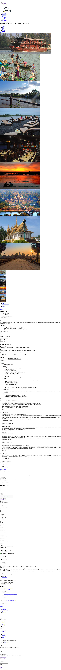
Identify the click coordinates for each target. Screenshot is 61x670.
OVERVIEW (4, 303)
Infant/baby (1, 341)
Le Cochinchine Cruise (5, 20)
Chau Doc (3, 29)
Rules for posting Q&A (3, 499)
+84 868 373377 (4, 3)
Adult (1, 334)
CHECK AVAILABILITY (5, 304)
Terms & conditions (4, 636)
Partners (3, 637)
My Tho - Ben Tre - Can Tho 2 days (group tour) (10, 595)
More (2, 16)
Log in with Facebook (3, 657)
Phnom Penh (3, 30)
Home (3, 19)
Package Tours (4, 15)
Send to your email (3, 478)
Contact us (3, 635)
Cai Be (3, 27)
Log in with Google (3, 658)
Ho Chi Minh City (4, 26)
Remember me (3, 664)
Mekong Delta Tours (4, 14)
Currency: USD (2, 624)
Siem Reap (3, 31)
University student (2, 336)
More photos (2, 32)
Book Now (1, 309)
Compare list (3, 631)
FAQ (2, 611)
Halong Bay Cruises (4, 13)
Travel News (3, 612)
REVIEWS (3, 306)
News (4, 18)
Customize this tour (4, 577)
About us (3, 608)
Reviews (5, 17)
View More (1, 606)
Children (1, 339)
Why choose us (4, 609)
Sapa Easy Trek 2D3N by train (7, 589)
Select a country (2, 619)
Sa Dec (3, 28)
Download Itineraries (3, 469)
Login (1, 667)
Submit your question (3, 498)
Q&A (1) (3, 305)
